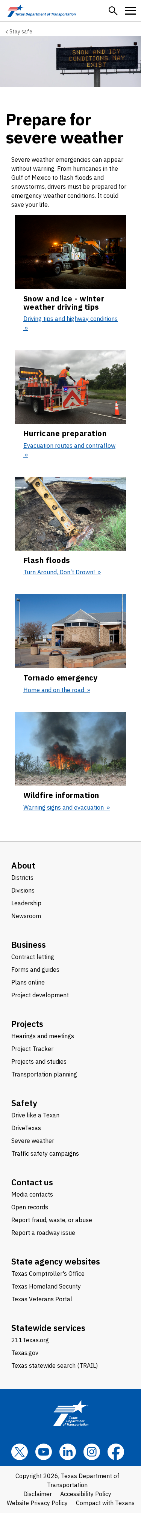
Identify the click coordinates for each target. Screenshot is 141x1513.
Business (28, 944)
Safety (24, 1102)
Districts (22, 877)
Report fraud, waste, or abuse (51, 1220)
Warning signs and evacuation (64, 807)
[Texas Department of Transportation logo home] (41, 10)
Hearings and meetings (42, 1036)
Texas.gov (24, 1352)
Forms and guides (35, 969)
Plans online (28, 982)
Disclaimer (37, 1494)
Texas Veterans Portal (41, 1299)
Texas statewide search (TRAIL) (54, 1365)
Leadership (26, 903)
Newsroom (26, 916)
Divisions (23, 890)
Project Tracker (32, 1048)
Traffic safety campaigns (45, 1153)
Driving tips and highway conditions (70, 318)
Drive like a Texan (35, 1115)
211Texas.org (30, 1340)
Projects (27, 1023)
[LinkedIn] (67, 1452)
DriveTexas (26, 1128)
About (23, 865)
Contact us (32, 1182)
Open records (29, 1207)
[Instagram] (91, 1452)
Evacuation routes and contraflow (69, 445)
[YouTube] (43, 1452)
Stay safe (20, 31)
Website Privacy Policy (37, 1503)
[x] (19, 1452)
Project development (40, 995)
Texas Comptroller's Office (48, 1273)
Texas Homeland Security (46, 1286)
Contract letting (32, 956)
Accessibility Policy (85, 1494)
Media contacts (32, 1194)
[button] (113, 11)
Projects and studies (39, 1061)
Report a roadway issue (43, 1232)
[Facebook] (116, 1452)
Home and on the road (54, 690)
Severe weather (32, 1140)
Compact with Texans (105, 1503)
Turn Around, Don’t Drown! (59, 572)
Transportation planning (44, 1074)
